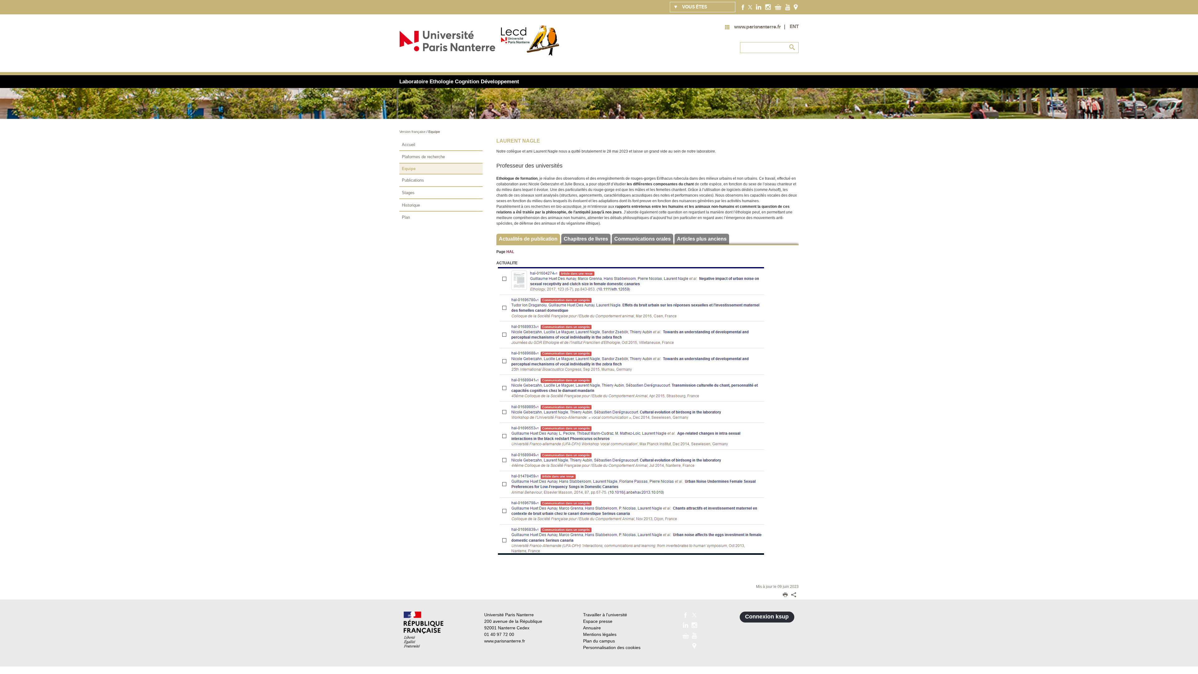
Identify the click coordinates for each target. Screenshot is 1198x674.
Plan (406, 217)
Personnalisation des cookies (611, 647)
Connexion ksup (767, 616)
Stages (408, 192)
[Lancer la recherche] (792, 47)
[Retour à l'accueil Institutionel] (423, 629)
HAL (510, 252)
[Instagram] (768, 7)
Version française (412, 132)
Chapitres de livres (586, 239)
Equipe (434, 132)
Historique (411, 205)
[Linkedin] (758, 7)
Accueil (408, 144)
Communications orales (642, 239)
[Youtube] (787, 7)
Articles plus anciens (702, 239)
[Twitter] (750, 7)
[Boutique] (778, 7)
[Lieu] (796, 7)
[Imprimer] (785, 595)
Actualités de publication (528, 239)
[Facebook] (743, 7)
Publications (413, 180)
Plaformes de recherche (423, 156)
